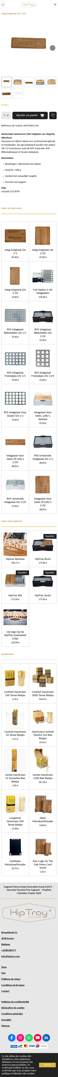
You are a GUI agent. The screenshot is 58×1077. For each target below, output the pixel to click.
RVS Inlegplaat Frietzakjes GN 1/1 (15, 374)
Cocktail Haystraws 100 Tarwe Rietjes (15, 694)
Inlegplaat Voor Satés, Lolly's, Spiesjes (43, 416)
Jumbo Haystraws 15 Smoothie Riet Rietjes (15, 778)
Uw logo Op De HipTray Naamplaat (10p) (15, 635)
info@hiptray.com (10, 956)
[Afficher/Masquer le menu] (3, 4)
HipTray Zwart (43, 595)
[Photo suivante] (52, 48)
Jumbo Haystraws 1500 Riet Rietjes (43, 777)
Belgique (5, 944)
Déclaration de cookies (12, 1008)
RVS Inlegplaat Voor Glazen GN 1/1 (15, 414)
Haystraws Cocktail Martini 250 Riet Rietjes (43, 735)
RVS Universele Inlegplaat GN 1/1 (43, 457)
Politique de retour (11, 979)
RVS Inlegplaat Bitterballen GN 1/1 (15, 331)
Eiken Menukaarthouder (42, 820)
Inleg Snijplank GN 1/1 (15, 252)
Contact (5, 991)
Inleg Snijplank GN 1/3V (15, 291)
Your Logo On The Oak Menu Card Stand (43, 864)
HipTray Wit (15, 595)
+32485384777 (8, 950)
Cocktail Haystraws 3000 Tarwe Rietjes (43, 694)
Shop (4, 967)
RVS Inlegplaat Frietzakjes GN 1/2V (42, 374)
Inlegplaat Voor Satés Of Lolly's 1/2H (15, 459)
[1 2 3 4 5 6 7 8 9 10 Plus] (6, 115)
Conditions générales (12, 1014)
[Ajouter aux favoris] (53, 115)
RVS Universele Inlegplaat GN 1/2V (15, 500)
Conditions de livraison (13, 985)
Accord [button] (47, 1065)
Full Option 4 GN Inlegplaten (42, 291)
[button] (6, 82)
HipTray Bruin (43, 559)
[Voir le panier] (55, 4)
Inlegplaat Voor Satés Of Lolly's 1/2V (43, 502)
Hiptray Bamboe (15, 559)
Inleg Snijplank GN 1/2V (42, 252)
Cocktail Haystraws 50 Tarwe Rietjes (15, 733)
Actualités (6, 1020)
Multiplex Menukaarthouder (15, 863)
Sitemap (5, 1026)
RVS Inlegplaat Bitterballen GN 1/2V (43, 333)
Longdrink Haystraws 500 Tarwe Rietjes (15, 821)
